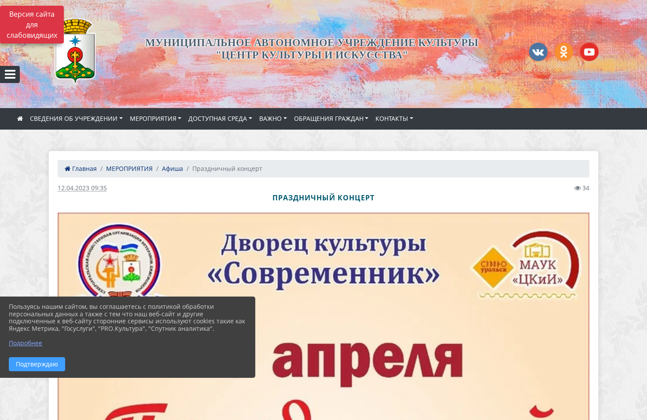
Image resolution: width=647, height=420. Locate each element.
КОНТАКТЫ (391, 118)
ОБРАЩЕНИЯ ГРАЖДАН (329, 118)
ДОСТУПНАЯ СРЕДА (217, 118)
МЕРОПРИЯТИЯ (153, 118)
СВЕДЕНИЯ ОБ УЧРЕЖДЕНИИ (74, 118)
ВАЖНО (270, 118)
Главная (83, 168)
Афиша (172, 168)
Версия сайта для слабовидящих (32, 24)
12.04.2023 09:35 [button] (82, 188)
